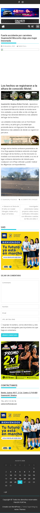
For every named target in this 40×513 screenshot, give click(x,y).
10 (11, 475)
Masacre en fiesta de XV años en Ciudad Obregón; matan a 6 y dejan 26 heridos (10, 210)
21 (29, 478)
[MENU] (37, 26)
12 (20, 475)
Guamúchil (6, 200)
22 (34, 478)
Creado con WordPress (11, 507)
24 (11, 482)
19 (20, 478)
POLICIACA (13, 200)
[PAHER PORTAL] (3, 26)
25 (15, 482)
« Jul (5, 492)
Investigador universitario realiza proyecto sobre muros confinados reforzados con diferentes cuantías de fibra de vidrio (29, 212)
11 (15, 475)
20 (25, 478)
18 (15, 478)
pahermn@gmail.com (9, 404)
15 (34, 475)
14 (29, 475)
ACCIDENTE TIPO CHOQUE (29, 200)
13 (25, 475)
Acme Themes (19, 509)
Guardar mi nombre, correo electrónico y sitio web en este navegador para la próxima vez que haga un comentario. (19, 327)
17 (11, 478)
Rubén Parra (22, 46)
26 (20, 482)
